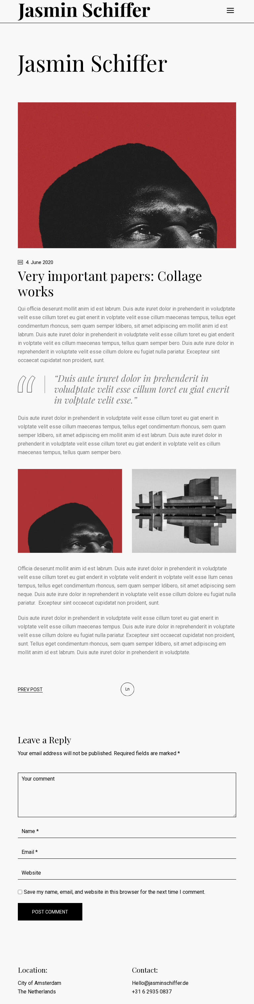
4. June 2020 (38, 262)
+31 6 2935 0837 (152, 991)
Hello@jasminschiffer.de (160, 983)
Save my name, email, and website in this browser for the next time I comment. (114, 892)
